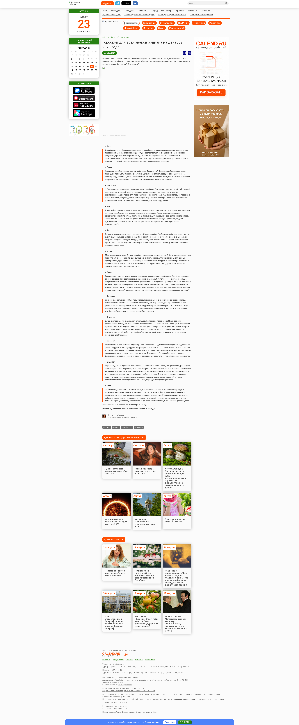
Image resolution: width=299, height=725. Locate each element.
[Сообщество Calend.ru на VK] (135, 3)
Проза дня (148, 28)
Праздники (130, 10)
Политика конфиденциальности (114, 708)
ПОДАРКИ (183, 23)
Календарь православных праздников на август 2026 (146, 523)
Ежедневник (149, 23)
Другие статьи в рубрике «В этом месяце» (124, 437)
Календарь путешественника (172, 14)
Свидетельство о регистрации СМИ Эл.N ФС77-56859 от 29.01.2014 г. (128, 691)
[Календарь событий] (83, 3)
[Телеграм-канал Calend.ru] (117, 3)
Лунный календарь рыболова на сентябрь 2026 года (116, 471)
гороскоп (115, 427)
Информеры (150, 659)
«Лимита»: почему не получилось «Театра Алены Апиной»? (115, 573)
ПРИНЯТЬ (184, 722)
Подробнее (170, 722)
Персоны (205, 10)
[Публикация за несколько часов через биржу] (211, 99)
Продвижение (118, 659)
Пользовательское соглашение (114, 706)
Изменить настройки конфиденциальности (119, 712)
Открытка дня (167, 23)
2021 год (106, 427)
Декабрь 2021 (109, 53)
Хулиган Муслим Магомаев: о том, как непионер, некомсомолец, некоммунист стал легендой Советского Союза (176, 623)
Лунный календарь (111, 14)
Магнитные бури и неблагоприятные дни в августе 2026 (116, 521)
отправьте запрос (217, 699)
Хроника (180, 10)
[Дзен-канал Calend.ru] (126, 3)
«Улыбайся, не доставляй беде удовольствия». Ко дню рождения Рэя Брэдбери (144, 575)
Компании (192, 10)
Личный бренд (131, 28)
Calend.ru (105, 37)
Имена (161, 28)
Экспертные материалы (201, 14)
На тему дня (199, 23)
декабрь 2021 (127, 427)
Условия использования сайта (114, 703)
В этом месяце (131, 23)
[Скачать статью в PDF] (184, 53)
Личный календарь (111, 10)
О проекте (106, 659)
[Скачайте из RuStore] (84, 90)
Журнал (114, 37)
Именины (143, 10)
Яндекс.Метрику (152, 722)
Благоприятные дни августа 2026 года (175, 520)
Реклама (129, 659)
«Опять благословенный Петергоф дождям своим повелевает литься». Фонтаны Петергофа (114, 622)
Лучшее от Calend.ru (113, 539)
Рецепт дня (215, 23)
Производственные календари (139, 14)
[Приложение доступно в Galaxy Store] (84, 98)
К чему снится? (176, 28)
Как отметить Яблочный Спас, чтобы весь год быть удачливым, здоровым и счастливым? (146, 621)
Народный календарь (162, 10)
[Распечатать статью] (189, 53)
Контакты (139, 659)
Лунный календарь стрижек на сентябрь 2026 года (145, 471)
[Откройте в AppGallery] (84, 105)
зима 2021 (139, 427)
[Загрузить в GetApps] (84, 113)
